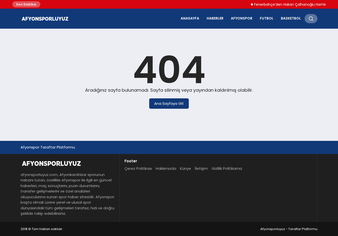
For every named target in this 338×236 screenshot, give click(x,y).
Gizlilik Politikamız (227, 168)
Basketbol (291, 18)
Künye (185, 168)
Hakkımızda (166, 168)
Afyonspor (241, 18)
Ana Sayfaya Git (169, 103)
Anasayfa (190, 18)
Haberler (215, 18)
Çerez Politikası (138, 168)
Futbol (266, 18)
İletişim (201, 168)
